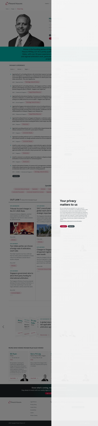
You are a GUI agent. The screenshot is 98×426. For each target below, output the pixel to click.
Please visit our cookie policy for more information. (71, 221)
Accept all (63, 226)
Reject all (71, 226)
